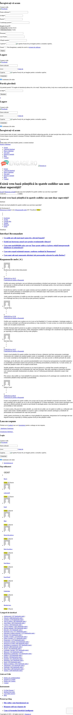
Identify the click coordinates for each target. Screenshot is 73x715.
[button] (3, 9)
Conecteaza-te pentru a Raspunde (14, 280)
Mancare (13, 652)
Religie (13, 657)
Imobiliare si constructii (18, 645)
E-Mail (2, 15)
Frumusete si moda (16, 642)
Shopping (14, 660)
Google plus (7, 221)
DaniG (5, 507)
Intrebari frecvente (9, 692)
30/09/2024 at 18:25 (10, 278)
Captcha (3, 43)
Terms (2, 47)
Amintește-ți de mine (8, 79)
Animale (14, 619)
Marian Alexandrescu (9, 535)
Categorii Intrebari (9, 149)
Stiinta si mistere (16, 664)
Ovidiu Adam (7, 591)
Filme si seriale (15, 638)
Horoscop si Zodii (9, 192)
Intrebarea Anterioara (6, 428)
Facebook (7, 218)
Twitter (6, 219)
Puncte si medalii (9, 154)
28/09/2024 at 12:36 (10, 316)
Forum (6, 147)
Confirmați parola (5, 22)
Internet (13, 647)
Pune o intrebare (9, 151)
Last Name (3, 37)
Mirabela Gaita (7, 605)
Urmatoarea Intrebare (6, 431)
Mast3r (5, 478)
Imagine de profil (5, 26)
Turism (13, 670)
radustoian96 (7, 492)
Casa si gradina (16, 626)
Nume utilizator (5, 12)
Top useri (6, 152)
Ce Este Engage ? (9, 690)
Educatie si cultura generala (19, 633)
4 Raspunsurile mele (21, 210)
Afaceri (13, 618)
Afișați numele (4, 40)
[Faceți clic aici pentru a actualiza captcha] (19, 44)
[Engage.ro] (23, 165)
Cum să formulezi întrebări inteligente (18, 711)
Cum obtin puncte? (9, 693)
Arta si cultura (15, 621)
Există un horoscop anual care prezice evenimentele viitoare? (27, 242)
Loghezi (10, 425)
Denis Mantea (7, 563)
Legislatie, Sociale (16, 650)
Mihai (5, 521)
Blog (5, 156)
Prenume (2, 33)
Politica (13, 655)
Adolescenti (14, 616)
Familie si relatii (15, 636)
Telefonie (13, 667)
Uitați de (20, 69)
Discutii (13, 630)
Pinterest (6, 225)
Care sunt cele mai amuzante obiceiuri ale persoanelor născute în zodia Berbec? (34, 255)
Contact (6, 158)
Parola (2, 19)
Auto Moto (14, 623)
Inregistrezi (22, 425)
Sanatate (13, 658)
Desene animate (15, 628)
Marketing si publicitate (18, 653)
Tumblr (6, 223)
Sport (12, 662)
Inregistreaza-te (8, 463)
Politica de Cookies (9, 681)
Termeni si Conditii (9, 679)
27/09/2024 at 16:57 (10, 349)
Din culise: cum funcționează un (16, 703)
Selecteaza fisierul (6, 30)
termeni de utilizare (34, 47)
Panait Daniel (7, 577)
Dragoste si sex (15, 631)
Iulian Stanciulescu (8, 549)
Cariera (13, 625)
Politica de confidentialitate (12, 678)
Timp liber (14, 669)
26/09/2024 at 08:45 (10, 396)
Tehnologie (14, 665)
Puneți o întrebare (5, 144)
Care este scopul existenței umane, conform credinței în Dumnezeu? (30, 251)
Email (5, 226)
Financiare (14, 640)
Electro (13, 635)
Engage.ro (28, 714)
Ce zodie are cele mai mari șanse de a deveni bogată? (24, 238)
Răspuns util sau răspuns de (15, 707)
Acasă (2, 192)
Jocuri (12, 648)
